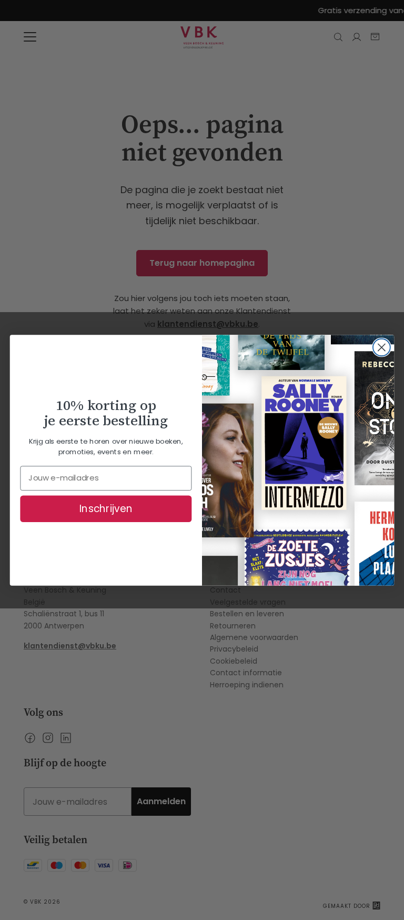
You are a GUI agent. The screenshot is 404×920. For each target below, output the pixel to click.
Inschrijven (106, 508)
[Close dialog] (381, 347)
